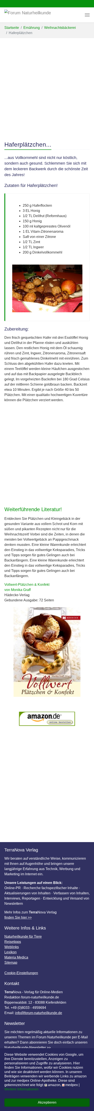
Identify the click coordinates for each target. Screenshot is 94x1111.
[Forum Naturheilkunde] (34, 15)
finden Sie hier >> (18, 917)
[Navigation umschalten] (87, 15)
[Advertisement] (47, 87)
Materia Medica (16, 957)
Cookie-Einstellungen (21, 973)
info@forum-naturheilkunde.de (38, 1013)
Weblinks (11, 947)
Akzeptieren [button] (47, 1102)
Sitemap (10, 962)
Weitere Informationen (21, 1089)
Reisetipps (12, 942)
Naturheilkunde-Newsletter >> (27, 1047)
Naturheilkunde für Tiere (23, 936)
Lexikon (10, 952)
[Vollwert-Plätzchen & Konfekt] (47, 652)
